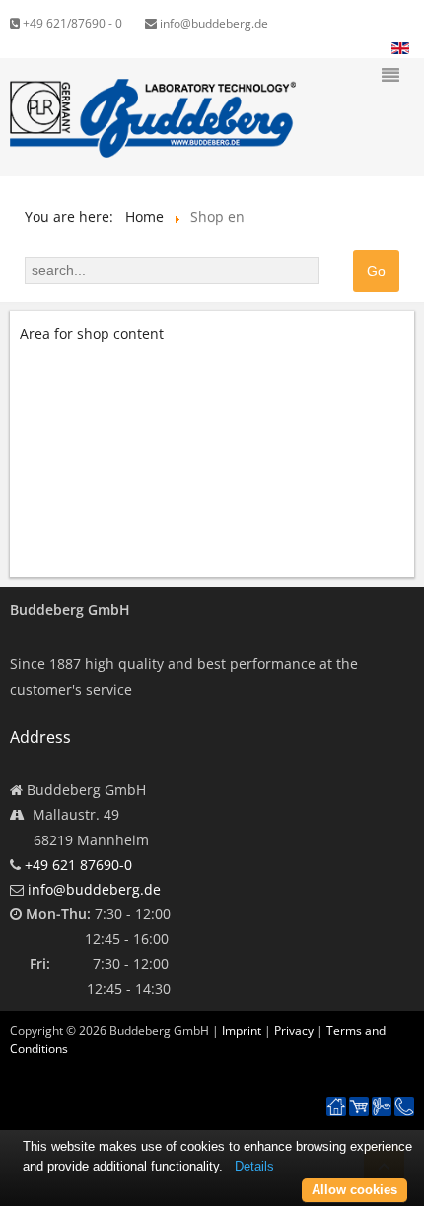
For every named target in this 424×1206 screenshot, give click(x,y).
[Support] (404, 1096)
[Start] (336, 1107)
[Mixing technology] (381, 1107)
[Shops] (359, 1107)
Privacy (294, 1030)
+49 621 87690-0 (78, 864)
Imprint (241, 1030)
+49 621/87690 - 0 (71, 23)
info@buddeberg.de (212, 23)
